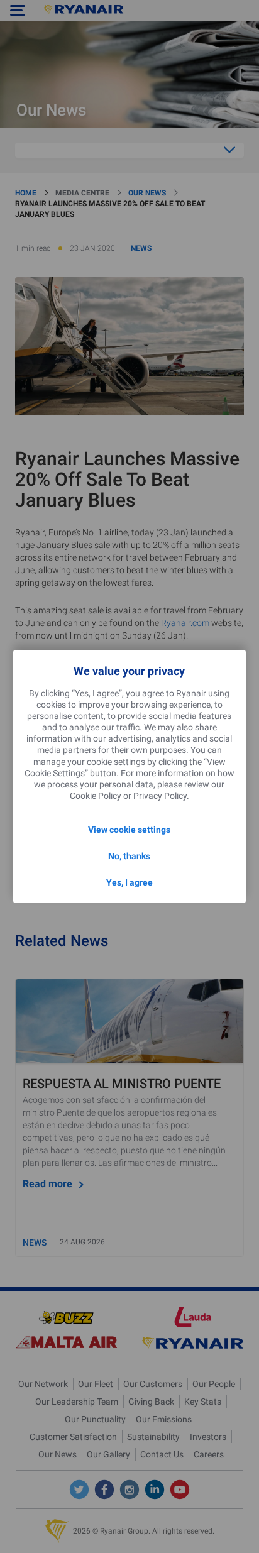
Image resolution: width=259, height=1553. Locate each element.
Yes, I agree (129, 882)
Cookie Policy (95, 796)
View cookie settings (129, 830)
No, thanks (129, 856)
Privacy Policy (160, 796)
